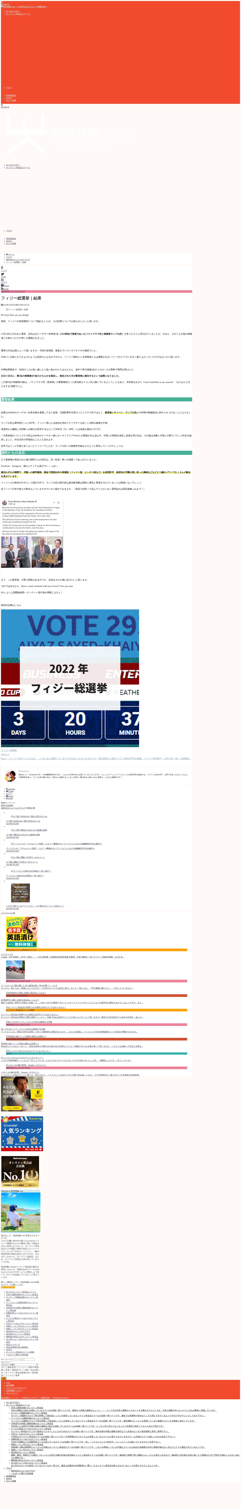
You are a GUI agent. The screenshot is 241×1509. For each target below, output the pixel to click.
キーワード (6, 1359)
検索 (3, 1378)
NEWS (9, 98)
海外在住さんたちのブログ (13, 291)
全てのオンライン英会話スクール (21, 1292)
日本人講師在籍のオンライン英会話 (22, 1295)
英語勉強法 (11, 95)
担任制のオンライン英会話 (18, 1334)
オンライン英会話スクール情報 (20, 1352)
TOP (8, 1383)
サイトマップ (12, 1393)
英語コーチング (13, 1345)
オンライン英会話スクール (18, 14)
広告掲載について (14, 1391)
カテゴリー (6, 1362)
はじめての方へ (13, 11)
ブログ (9, 88)
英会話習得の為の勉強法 (17, 1347)
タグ (3, 1367)
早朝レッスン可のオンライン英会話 (22, 1326)
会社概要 (10, 1385)
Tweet (3, 277)
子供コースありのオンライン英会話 (22, 1324)
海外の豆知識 (7, 805)
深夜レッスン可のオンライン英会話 (22, 1329)
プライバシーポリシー (16, 1388)
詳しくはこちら (8, 1287)
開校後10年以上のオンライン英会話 (22, 1337)
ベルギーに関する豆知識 (17, 1355)
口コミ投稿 (11, 100)
